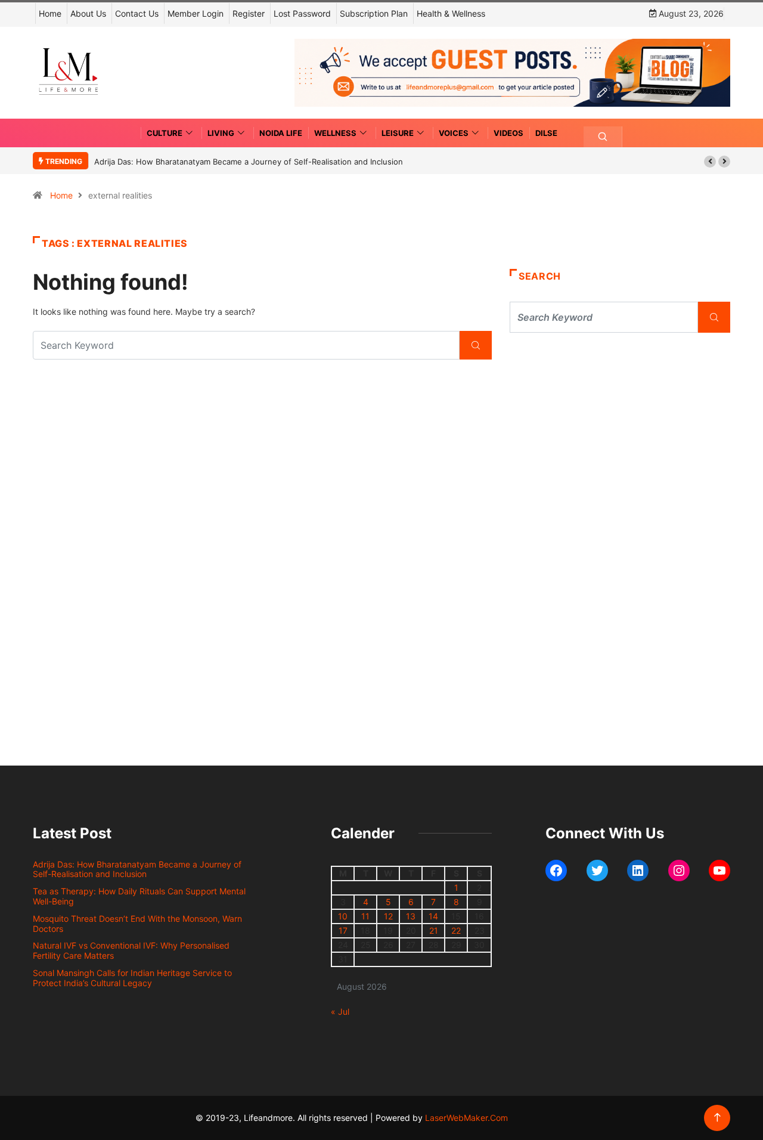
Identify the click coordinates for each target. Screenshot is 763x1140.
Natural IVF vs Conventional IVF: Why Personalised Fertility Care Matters (131, 950)
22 (456, 930)
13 (410, 916)
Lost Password (302, 13)
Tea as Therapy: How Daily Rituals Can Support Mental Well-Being (139, 896)
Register (248, 13)
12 (388, 916)
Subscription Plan (374, 13)
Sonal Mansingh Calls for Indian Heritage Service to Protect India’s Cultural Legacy (132, 978)
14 (433, 916)
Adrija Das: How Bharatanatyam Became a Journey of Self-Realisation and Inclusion (248, 161)
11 (365, 916)
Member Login (196, 13)
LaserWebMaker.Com (466, 1118)
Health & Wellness (451, 13)
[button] (710, 162)
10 (343, 916)
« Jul (340, 1011)
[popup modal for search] (603, 136)
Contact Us (137, 13)
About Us (88, 13)
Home (50, 13)
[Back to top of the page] (717, 1117)
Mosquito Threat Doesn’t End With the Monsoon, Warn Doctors (137, 923)
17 (343, 930)
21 (433, 930)
